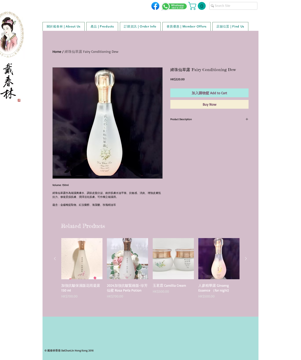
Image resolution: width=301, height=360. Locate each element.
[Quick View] (81, 258)
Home (56, 51)
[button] (198, 6)
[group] (150, 273)
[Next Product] (246, 258)
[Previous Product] (55, 258)
